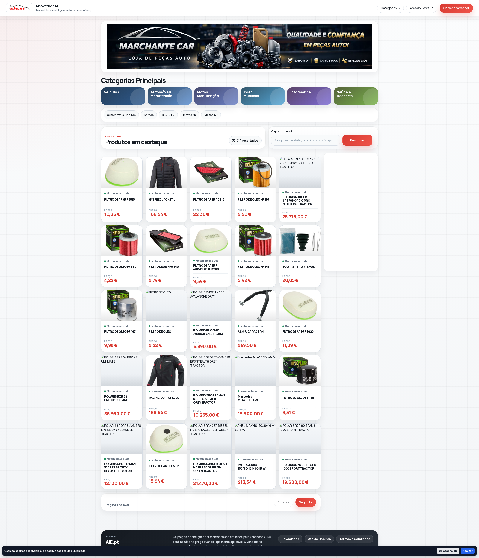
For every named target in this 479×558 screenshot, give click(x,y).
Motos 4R (211, 115)
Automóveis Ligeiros (121, 115)
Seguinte (305, 502)
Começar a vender (456, 8)
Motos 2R (189, 115)
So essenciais (448, 551)
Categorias (389, 8)
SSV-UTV (168, 115)
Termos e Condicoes (354, 539)
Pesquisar (357, 140)
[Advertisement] (351, 212)
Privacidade (290, 539)
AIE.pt (112, 542)
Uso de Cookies (319, 539)
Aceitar (468, 551)
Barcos (149, 115)
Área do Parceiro (421, 8)
